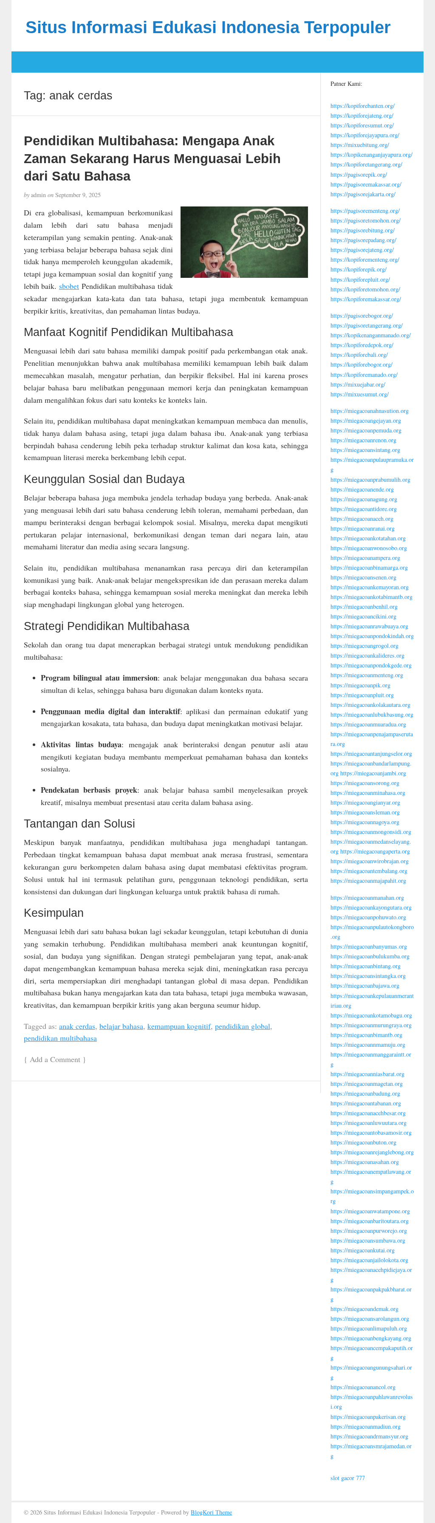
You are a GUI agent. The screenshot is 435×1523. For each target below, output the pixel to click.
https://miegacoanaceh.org (361, 518)
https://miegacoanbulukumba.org (370, 956)
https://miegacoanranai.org (362, 528)
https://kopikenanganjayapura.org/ (371, 154)
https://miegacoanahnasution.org (369, 411)
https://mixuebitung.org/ (359, 145)
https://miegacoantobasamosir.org (371, 1132)
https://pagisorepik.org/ (358, 174)
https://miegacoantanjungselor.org (371, 753)
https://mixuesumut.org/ (359, 394)
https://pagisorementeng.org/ (365, 210)
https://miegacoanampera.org (365, 558)
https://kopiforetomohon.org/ (365, 289)
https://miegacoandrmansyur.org (369, 1436)
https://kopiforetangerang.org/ (366, 164)
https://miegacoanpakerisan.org (368, 1417)
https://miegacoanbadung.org (365, 1093)
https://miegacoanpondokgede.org (371, 665)
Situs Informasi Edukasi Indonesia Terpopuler (208, 27)
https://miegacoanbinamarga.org (369, 567)
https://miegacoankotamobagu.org (371, 1015)
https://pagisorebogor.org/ (361, 315)
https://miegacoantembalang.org (368, 871)
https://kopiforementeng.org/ (364, 259)
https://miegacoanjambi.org (373, 773)
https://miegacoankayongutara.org (371, 907)
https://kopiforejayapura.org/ (364, 135)
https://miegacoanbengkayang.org (370, 1338)
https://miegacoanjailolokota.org (369, 1260)
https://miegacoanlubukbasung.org (371, 714)
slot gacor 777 (347, 1478)
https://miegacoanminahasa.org (367, 792)
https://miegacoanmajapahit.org (368, 880)
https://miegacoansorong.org (364, 783)
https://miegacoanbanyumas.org (368, 946)
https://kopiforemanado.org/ (364, 374)
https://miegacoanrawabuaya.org (369, 626)
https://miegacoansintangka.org (368, 976)
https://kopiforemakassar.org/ (365, 299)
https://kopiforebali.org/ (359, 354)
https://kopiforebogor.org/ (361, 364)
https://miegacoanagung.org (363, 499)
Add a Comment (55, 1059)
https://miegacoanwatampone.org (370, 1211)
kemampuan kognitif (179, 1026)
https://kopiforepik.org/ (358, 269)
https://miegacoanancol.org (362, 1387)
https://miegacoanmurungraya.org (371, 1025)
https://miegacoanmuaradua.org (368, 724)
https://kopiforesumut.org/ (362, 125)
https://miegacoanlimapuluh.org (368, 1328)
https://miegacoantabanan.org (365, 1103)
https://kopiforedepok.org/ (361, 345)
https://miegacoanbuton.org (363, 1142)
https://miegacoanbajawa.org (364, 985)
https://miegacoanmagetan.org (366, 1083)
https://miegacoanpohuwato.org (368, 917)
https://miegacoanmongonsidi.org (370, 832)
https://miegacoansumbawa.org (367, 1240)
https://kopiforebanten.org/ (362, 106)
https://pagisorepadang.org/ (363, 240)
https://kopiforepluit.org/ (360, 279)
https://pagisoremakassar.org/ (365, 184)
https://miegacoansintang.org (365, 450)
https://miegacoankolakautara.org (370, 705)
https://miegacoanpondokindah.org (372, 636)
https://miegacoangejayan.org (365, 420)
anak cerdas (77, 1026)
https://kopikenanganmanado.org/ (370, 335)
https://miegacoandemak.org (364, 1309)
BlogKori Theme (211, 1512)
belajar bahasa (121, 1026)
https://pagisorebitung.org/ (362, 230)
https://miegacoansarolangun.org (369, 1318)
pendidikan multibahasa (60, 1038)
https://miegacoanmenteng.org (366, 675)
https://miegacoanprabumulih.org (370, 479)
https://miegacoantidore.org (363, 509)
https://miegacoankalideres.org (367, 655)
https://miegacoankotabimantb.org (371, 597)
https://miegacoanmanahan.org (367, 897)
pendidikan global (242, 1026)
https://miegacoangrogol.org (364, 645)
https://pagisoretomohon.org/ (365, 220)
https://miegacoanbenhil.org (364, 606)
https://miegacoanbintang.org (365, 966)
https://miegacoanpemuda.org (365, 430)
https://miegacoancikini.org (363, 616)
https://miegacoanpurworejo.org (368, 1230)
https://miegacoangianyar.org (365, 802)
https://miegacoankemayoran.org (369, 587)
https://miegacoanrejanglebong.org (372, 1152)
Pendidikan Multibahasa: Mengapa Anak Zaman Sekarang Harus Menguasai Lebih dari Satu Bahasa (152, 158)
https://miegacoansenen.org (363, 577)
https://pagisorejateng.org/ (362, 250)
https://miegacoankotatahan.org (368, 538)
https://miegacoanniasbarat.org (367, 1074)
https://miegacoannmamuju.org (367, 1044)
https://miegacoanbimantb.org (366, 1035)
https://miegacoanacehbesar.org (368, 1113)
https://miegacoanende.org (362, 489)
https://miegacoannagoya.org (364, 822)
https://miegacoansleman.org (365, 812)
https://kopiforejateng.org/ (361, 115)
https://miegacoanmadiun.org (365, 1426)
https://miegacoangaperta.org (375, 851)
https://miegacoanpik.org (360, 685)
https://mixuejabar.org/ (357, 384)
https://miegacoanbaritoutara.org (369, 1221)
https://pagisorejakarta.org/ (362, 194)
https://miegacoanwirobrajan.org (369, 861)
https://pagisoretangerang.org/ (366, 325)
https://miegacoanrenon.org (363, 440)
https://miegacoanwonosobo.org (368, 548)
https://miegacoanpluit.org (362, 695)
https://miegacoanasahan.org (364, 1162)
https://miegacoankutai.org (362, 1250)
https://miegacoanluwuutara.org (368, 1123)
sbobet (69, 286)
